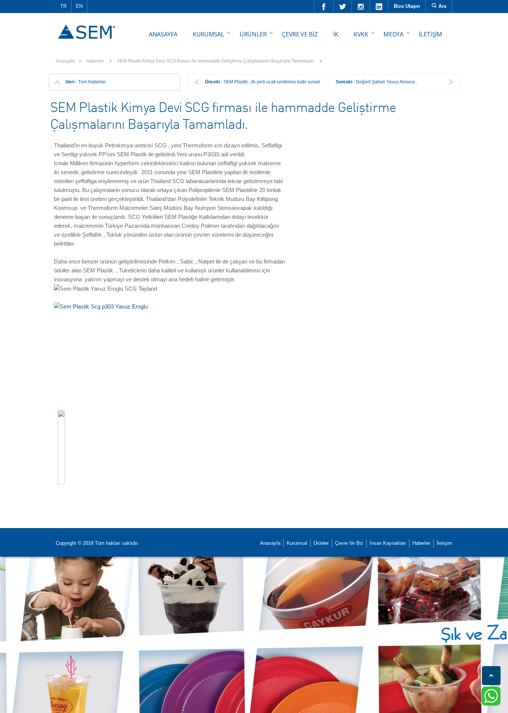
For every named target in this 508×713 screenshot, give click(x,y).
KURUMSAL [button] (208, 34)
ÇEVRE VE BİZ (300, 34)
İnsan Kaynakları (388, 543)
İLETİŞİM (430, 34)
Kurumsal (297, 543)
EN (79, 6)
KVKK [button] (361, 34)
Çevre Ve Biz (349, 543)
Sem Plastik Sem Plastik (88, 26)
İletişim (444, 543)
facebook (324, 6)
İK (335, 34)
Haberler (421, 543)
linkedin (379, 6)
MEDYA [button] (393, 34)
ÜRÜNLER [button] (253, 34)
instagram (361, 6)
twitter (343, 6)
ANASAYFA (163, 34)
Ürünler (321, 543)
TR (63, 6)
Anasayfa (65, 61)
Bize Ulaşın (407, 6)
